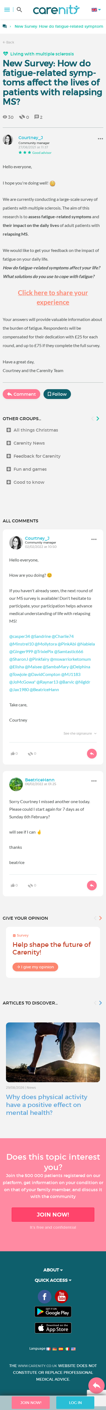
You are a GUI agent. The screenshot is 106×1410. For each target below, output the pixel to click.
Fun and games (30, 469)
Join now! (53, 1214)
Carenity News (29, 443)
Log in (75, 1402)
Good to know (29, 482)
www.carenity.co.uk (37, 1366)
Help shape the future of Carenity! (52, 948)
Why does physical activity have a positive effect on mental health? (46, 1104)
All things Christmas (36, 430)
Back (9, 42)
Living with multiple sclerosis (42, 54)
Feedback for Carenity (37, 456)
